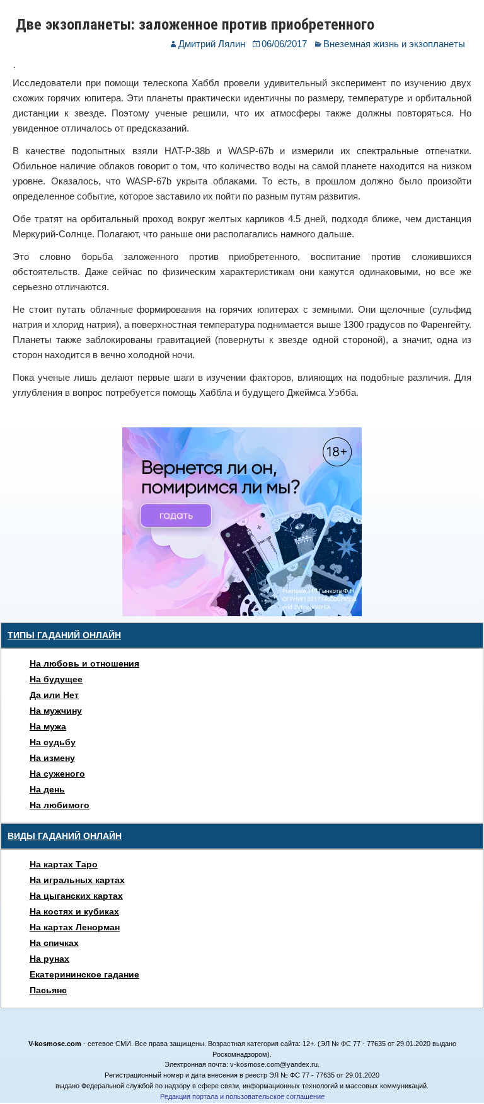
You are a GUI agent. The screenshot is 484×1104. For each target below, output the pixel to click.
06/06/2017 (284, 43)
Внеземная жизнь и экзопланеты (394, 43)
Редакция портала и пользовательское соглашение (242, 1096)
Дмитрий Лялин (211, 43)
